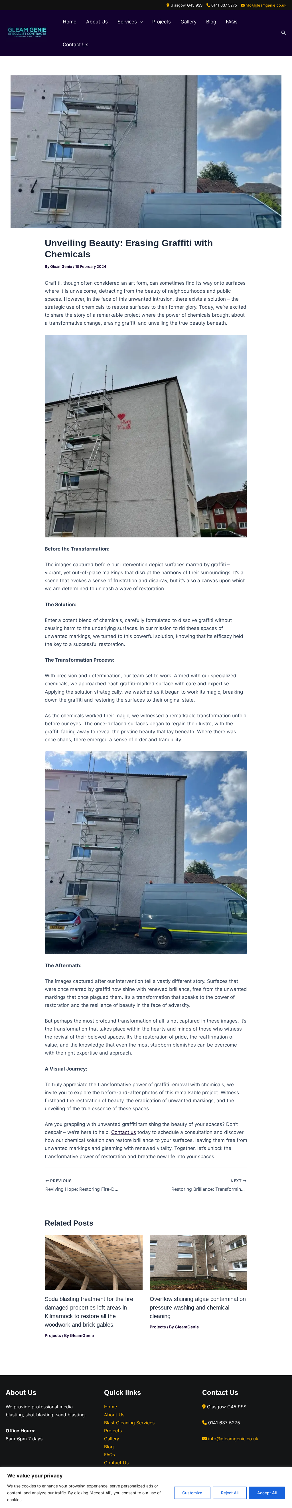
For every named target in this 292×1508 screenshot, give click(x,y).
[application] (140, 21)
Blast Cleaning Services (129, 1422)
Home (69, 22)
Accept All (267, 1492)
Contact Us (75, 44)
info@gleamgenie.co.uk (265, 5)
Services (127, 22)
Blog (211, 22)
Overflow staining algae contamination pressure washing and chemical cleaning (198, 1307)
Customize (192, 1492)
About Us (97, 22)
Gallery (188, 22)
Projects (161, 22)
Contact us (123, 1132)
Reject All (229, 1492)
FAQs (232, 22)
